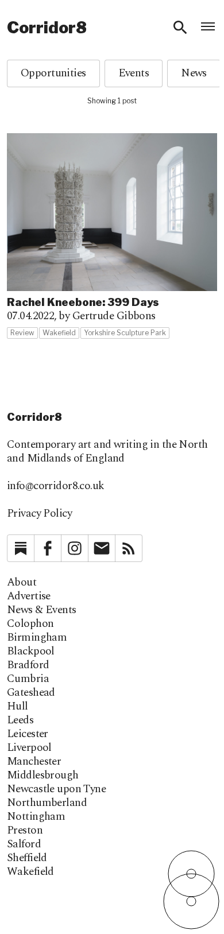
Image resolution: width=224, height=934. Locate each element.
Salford (24, 844)
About (21, 583)
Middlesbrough (43, 775)
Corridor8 (47, 27)
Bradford (28, 665)
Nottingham (36, 817)
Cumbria (28, 679)
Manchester (34, 762)
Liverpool (29, 748)
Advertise (29, 596)
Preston (25, 831)
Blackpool (31, 651)
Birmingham (37, 638)
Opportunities (53, 73)
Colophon (30, 624)
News (194, 73)
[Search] (180, 27)
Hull (17, 707)
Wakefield (30, 872)
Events (133, 73)
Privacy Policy (39, 513)
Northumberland (47, 803)
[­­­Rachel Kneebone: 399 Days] (112, 236)
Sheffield (27, 858)
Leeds (20, 720)
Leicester (27, 734)
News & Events (41, 610)
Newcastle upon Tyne (56, 789)
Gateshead (31, 693)
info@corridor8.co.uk (56, 486)
